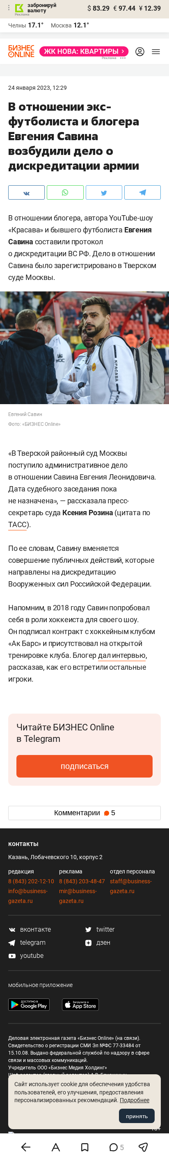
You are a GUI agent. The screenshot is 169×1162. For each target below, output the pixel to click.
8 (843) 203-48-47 (82, 881)
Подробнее (134, 1100)
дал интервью (122, 655)
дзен (102, 942)
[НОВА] (81, 51)
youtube (30, 956)
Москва (61, 25)
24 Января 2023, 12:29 (37, 87)
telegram (32, 942)
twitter (104, 929)
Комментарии (84, 813)
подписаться (85, 766)
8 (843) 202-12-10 (31, 881)
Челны (17, 25)
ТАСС (17, 524)
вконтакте (34, 929)
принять (137, 1116)
